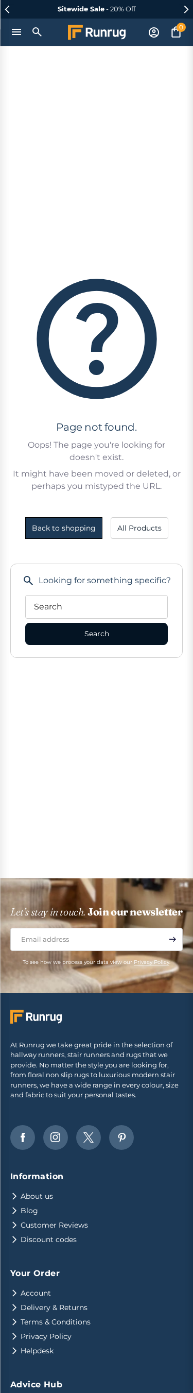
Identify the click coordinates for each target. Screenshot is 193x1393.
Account (36, 1293)
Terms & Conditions (56, 1322)
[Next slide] (186, 9)
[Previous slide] (7, 9)
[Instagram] (55, 1137)
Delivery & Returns (54, 1307)
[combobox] (96, 607)
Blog (29, 1210)
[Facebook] (22, 1137)
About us (37, 1196)
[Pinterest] (121, 1137)
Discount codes (49, 1239)
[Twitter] (88, 1137)
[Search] (37, 32)
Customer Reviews (54, 1225)
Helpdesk (37, 1350)
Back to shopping (64, 528)
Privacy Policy (151, 962)
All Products (139, 528)
